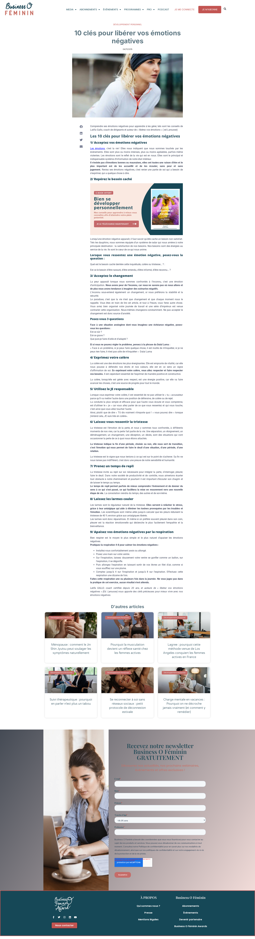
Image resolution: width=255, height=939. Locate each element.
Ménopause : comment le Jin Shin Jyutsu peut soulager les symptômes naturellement (71, 649)
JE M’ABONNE (210, 9)
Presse (148, 912)
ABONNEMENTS (88, 9)
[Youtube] (75, 917)
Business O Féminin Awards (190, 926)
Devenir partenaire (190, 919)
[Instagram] (64, 917)
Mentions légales (148, 919)
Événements (190, 912)
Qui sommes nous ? (148, 906)
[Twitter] (59, 917)
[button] (225, 9)
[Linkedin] (70, 917)
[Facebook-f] (53, 917)
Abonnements (190, 906)
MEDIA (69, 9)
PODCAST (163, 9)
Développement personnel (127, 24)
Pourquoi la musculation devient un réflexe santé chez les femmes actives (127, 649)
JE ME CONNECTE (184, 9)
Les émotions (97, 148)
